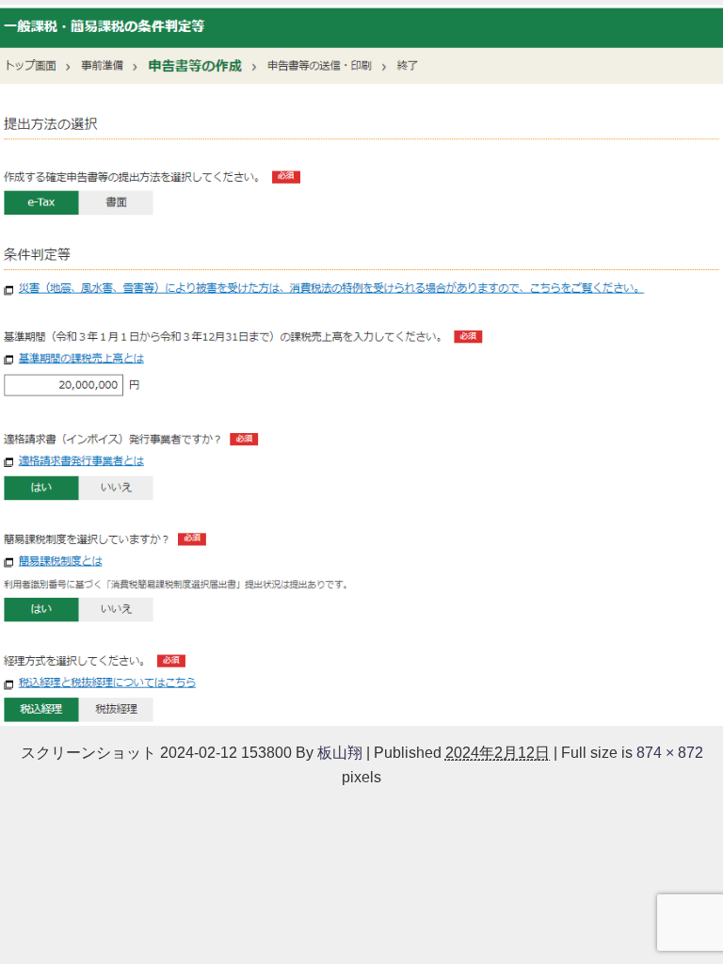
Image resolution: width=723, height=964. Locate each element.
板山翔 (339, 752)
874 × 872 (669, 752)
